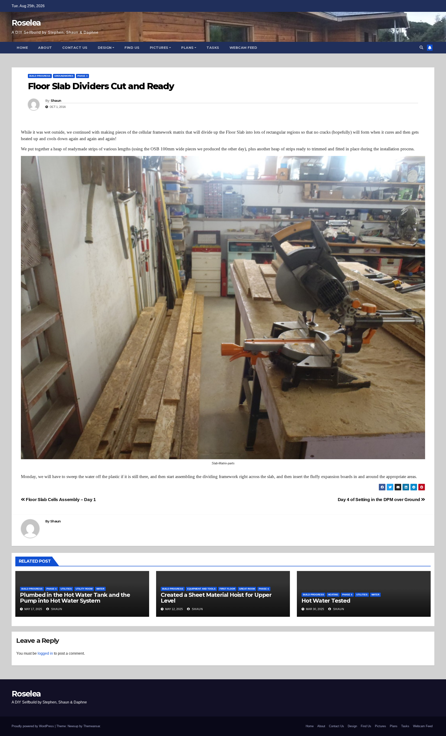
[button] (421, 48)
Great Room (247, 588)
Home (22, 48)
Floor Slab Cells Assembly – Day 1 (60, 499)
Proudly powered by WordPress (33, 726)
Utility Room (84, 588)
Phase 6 (51, 588)
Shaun (56, 101)
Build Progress (39, 76)
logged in (45, 653)
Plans (187, 48)
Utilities (66, 588)
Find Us (132, 48)
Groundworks (63, 76)
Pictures (159, 48)
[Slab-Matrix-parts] (223, 307)
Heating (333, 594)
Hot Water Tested (326, 600)
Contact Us (75, 48)
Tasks (213, 48)
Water (100, 588)
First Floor (227, 588)
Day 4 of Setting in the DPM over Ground (379, 499)
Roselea (26, 23)
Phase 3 (82, 76)
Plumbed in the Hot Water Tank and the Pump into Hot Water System (75, 597)
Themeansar (91, 726)
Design (105, 48)
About (45, 48)
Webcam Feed (243, 48)
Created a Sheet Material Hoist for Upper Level (216, 597)
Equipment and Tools (201, 588)
